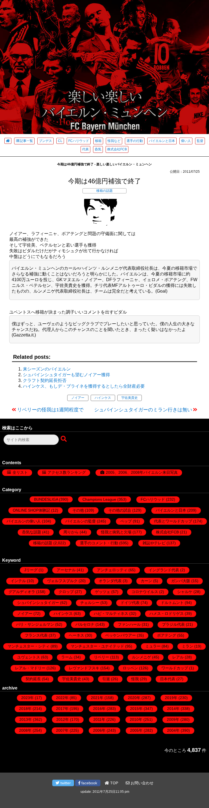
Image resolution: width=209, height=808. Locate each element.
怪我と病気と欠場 (116, 532)
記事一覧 (26, 141)
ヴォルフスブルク (62, 581)
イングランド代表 (164, 570)
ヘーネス (76, 635)
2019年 (171, 697)
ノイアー (77, 398)
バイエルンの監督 (80, 521)
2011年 (99, 719)
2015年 (136, 708)
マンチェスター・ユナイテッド (97, 646)
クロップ (66, 592)
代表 (85, 149)
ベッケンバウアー (120, 635)
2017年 (62, 708)
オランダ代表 (110, 581)
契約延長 (33, 679)
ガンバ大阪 (180, 581)
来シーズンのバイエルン (47, 369)
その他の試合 (119, 510)
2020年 (134, 697)
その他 (78, 510)
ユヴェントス (28, 657)
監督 (200, 141)
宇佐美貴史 (129, 398)
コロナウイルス (144, 592)
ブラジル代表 (173, 624)
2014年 (173, 708)
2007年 (62, 730)
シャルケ (184, 592)
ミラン (187, 646)
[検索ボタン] (64, 439)
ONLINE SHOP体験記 (31, 510)
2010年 (136, 719)
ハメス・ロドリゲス (166, 613)
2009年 (173, 719)
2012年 (62, 719)
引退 (106, 679)
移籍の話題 (104, 191)
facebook (88, 783)
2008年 (25, 730)
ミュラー (153, 646)
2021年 (97, 697)
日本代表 (167, 679)
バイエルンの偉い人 (24, 521)
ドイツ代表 (130, 602)
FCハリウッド (78, 141)
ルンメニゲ (141, 657)
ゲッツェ (102, 592)
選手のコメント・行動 (99, 543)
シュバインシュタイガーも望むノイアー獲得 (66, 374)
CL (60, 141)
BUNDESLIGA (46, 499)
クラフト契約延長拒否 (44, 380)
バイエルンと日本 (162, 141)
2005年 (136, 730)
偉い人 (186, 141)
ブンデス (45, 141)
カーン (146, 581)
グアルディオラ (21, 592)
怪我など (114, 141)
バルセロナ (84, 624)
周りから (71, 532)
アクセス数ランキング (67, 472)
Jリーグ (31, 570)
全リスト (20, 472)
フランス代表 (36, 635)
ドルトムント (172, 602)
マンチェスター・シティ (29, 646)
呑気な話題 (31, 532)
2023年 (27, 697)
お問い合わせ (141, 783)
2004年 (173, 730)
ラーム (67, 657)
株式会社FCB (117, 149)
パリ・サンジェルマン (35, 624)
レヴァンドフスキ (84, 668)
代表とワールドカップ (173, 521)
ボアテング (166, 635)
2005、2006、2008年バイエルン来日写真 (142, 472)
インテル (18, 581)
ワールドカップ (174, 668)
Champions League (99, 499)
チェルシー (89, 602)
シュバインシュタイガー (38, 602)
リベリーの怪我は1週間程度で (50, 409)
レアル (178, 657)
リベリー (101, 657)
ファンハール (129, 624)
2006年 (99, 730)
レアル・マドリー (30, 668)
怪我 (135, 679)
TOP (113, 783)
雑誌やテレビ (154, 543)
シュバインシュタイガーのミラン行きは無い (143, 409)
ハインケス (103, 398)
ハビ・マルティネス (111, 613)
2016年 (99, 708)
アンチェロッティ (112, 570)
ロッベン (130, 668)
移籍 (98, 141)
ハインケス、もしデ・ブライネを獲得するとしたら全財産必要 (84, 386)
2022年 (62, 697)
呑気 (98, 149)
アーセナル (66, 570)
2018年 (25, 708)
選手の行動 (135, 141)
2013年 (25, 719)
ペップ (126, 521)
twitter (65, 783)
